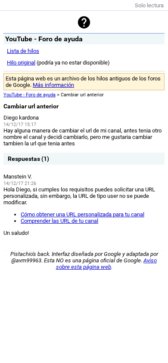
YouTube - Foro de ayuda (29, 95)
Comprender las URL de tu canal (59, 221)
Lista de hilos (23, 51)
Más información (53, 85)
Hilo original (21, 62)
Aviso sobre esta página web (106, 263)
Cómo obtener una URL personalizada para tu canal (82, 214)
